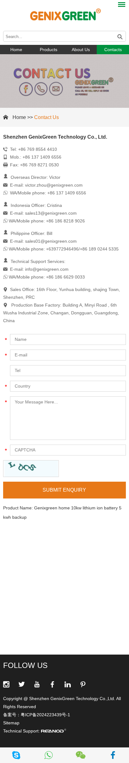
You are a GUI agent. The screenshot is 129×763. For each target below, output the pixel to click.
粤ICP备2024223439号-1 (45, 714)
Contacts (113, 49)
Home (16, 49)
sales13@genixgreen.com (51, 213)
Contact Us (46, 117)
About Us (81, 49)
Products (48, 49)
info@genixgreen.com (47, 269)
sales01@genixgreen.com (51, 241)
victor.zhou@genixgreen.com (54, 185)
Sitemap (11, 722)
